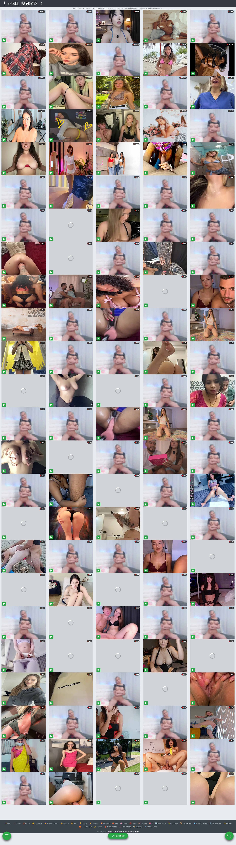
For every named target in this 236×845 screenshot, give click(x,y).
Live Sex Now (118, 836)
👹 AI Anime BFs (111, 827)
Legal (137, 831)
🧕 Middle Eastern (51, 823)
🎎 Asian (8, 823)
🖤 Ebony (17, 823)
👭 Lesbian (142, 823)
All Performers (129, 831)
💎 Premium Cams (200, 823)
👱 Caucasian (37, 823)
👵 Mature (65, 823)
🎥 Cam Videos (125, 827)
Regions (110, 831)
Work (116, 831)
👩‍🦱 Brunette (94, 823)
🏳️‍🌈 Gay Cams (173, 823)
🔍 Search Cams (151, 827)
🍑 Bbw (115, 823)
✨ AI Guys (98, 827)
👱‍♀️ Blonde (83, 823)
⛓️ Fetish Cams (215, 823)
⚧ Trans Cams (186, 823)
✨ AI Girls (228, 823)
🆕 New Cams (160, 823)
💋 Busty (132, 823)
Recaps (121, 831)
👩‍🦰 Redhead (105, 823)
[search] (229, 835)
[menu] (6, 835)
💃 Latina (26, 823)
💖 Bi (151, 823)
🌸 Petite (123, 823)
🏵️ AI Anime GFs (85, 827)
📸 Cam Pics (137, 827)
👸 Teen (74, 823)
